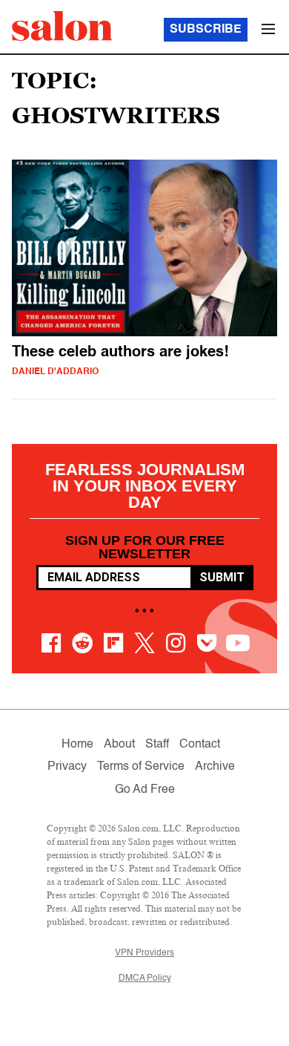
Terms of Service (141, 767)
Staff (157, 745)
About (119, 745)
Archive (215, 767)
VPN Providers (144, 953)
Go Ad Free (145, 790)
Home (77, 745)
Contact (199, 745)
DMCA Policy (145, 978)
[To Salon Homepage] (62, 26)
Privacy (67, 767)
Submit (222, 577)
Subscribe (206, 30)
